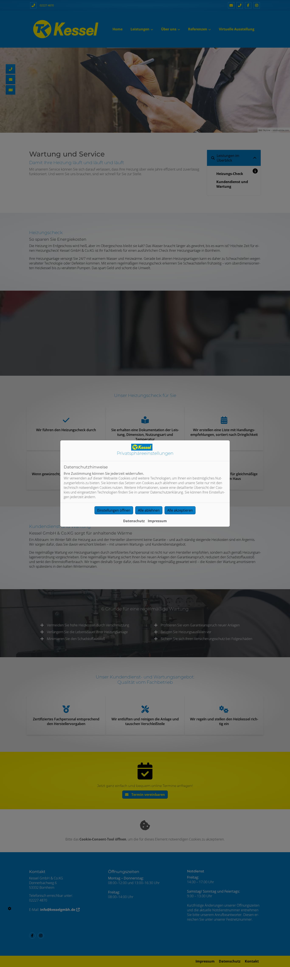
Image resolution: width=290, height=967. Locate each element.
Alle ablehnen (149, 510)
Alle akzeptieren (180, 510)
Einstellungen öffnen (113, 510)
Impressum (157, 521)
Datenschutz (134, 521)
